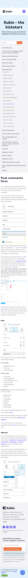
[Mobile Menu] (24, 11)
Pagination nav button (9, 84)
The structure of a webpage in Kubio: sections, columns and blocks (12, 52)
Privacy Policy (22, 559)
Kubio (6, 532)
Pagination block (7, 78)
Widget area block (8, 75)
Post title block (7, 88)
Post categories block (9, 107)
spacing (19, 440)
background (12, 440)
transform (20, 442)
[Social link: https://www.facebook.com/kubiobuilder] (4, 527)
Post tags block (7, 100)
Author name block (8, 123)
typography (13, 442)
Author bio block (7, 120)
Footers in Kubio (6, 155)
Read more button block (9, 116)
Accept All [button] (4, 575)
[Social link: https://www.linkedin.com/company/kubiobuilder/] (15, 527)
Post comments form (9, 104)
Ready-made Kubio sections (10, 56)
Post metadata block (8, 110)
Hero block (5, 149)
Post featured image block (10, 97)
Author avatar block (8, 126)
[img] (24, 47)
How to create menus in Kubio (10, 133)
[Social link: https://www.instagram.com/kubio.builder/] (8, 527)
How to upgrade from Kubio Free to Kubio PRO (14, 166)
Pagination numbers (8, 81)
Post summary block (8, 94)
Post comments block (9, 113)
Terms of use (7, 561)
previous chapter (21, 261)
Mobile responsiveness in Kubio (11, 162)
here (11, 412)
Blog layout (6, 72)
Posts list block (7, 91)
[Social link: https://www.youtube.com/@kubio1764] (11, 527)
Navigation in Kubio (7, 152)
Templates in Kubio (7, 159)
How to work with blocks (9, 59)
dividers (3, 444)
